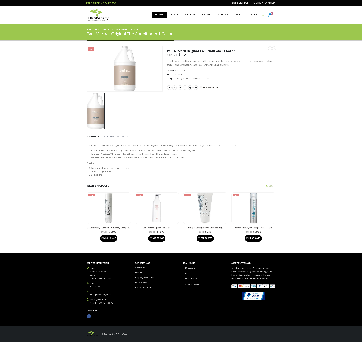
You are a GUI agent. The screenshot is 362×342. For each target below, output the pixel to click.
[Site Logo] (98, 15)
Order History (191, 278)
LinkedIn (180, 87)
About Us (140, 273)
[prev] (270, 48)
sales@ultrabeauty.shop (100, 295)
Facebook (169, 87)
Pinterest (190, 87)
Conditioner (196, 78)
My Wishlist (270, 3)
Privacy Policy (141, 282)
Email (195, 87)
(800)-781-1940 (240, 3)
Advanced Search (192, 284)
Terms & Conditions (144, 287)
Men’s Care (223, 15)
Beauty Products (183, 78)
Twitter (174, 87)
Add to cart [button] (118, 238)
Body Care (206, 15)
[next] (274, 48)
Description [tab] (93, 136)
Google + (185, 87)
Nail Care (239, 15)
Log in (187, 273)
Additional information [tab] (116, 136)
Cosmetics (190, 15)
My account (258, 3)
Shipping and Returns (145, 277)
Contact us (140, 268)
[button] (263, 15)
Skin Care (174, 15)
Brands (253, 15)
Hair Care (158, 15)
